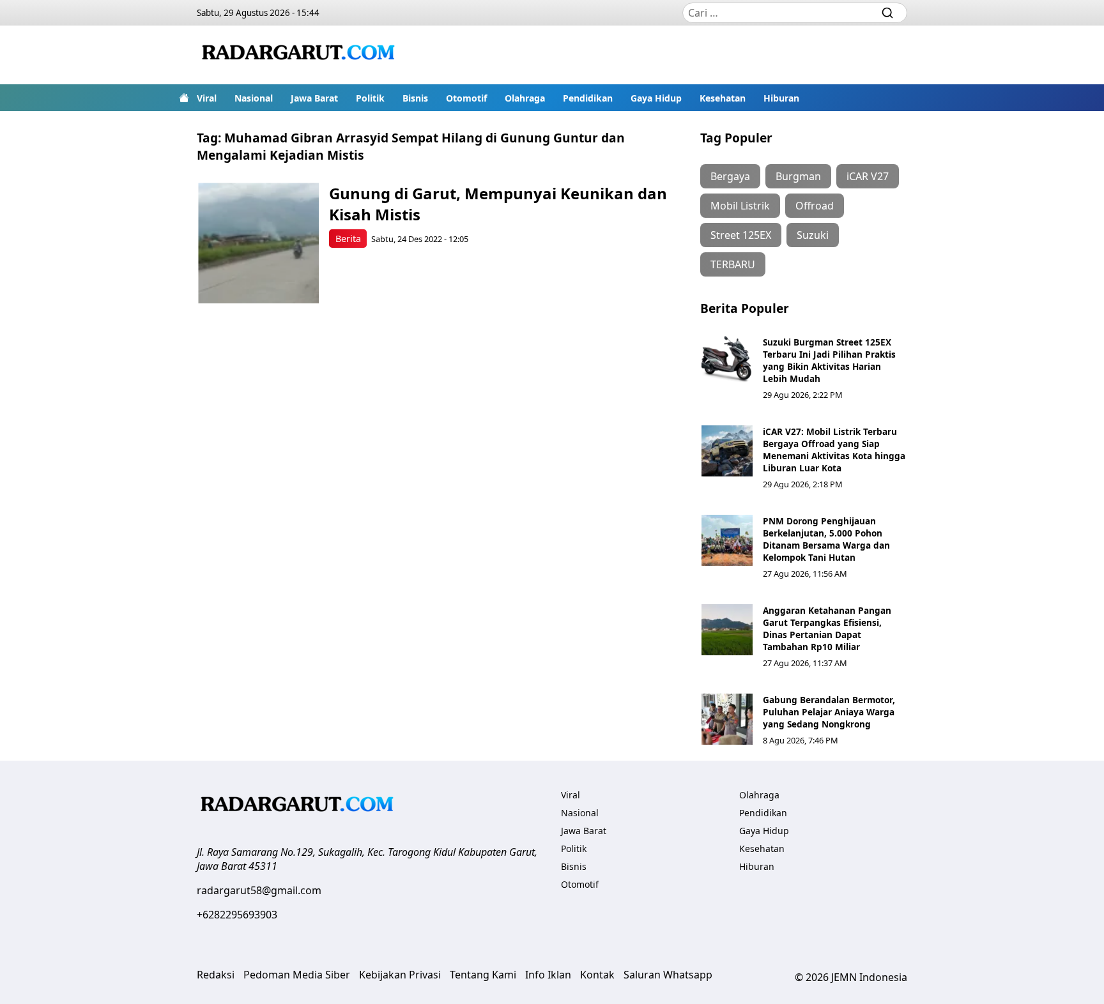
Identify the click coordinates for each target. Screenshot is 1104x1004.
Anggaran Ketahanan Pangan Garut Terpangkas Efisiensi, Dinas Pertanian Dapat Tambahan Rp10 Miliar (827, 628)
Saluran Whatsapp (668, 975)
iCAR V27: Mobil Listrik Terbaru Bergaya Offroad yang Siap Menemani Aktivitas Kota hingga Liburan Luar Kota (834, 449)
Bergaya (730, 176)
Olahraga (525, 98)
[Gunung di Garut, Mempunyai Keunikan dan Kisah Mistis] (258, 243)
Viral (207, 98)
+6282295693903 (237, 915)
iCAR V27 (868, 176)
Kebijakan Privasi (400, 975)
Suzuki (813, 235)
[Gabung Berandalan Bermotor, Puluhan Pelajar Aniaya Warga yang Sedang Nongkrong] (727, 719)
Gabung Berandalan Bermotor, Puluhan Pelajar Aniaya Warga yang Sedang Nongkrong (829, 712)
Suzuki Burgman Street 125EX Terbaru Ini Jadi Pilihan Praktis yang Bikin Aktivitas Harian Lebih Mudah (829, 360)
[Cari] (887, 13)
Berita (348, 238)
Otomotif (466, 98)
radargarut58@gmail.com (259, 890)
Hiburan (781, 98)
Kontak (597, 975)
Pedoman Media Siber (296, 975)
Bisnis (415, 98)
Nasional (253, 98)
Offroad (814, 206)
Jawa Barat (314, 98)
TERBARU (732, 264)
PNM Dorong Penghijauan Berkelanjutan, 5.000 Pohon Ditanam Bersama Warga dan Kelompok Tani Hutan (826, 539)
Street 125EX (740, 235)
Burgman (798, 176)
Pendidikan (588, 98)
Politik (370, 98)
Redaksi (215, 975)
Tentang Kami (483, 975)
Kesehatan (723, 98)
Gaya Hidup (656, 98)
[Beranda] (184, 97)
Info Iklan (548, 975)
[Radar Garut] (300, 55)
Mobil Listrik (740, 206)
